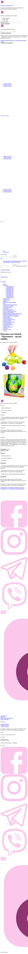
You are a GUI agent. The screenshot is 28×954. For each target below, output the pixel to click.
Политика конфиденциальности (8, 40)
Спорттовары (6, 325)
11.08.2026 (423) (9, 297)
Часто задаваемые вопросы (7, 718)
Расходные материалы (8, 309)
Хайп (4, 284)
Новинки (5, 285)
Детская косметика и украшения (10, 315)
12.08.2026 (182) (9, 296)
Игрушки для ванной (15, 262)
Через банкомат (5, 18)
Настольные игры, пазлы (9, 322)
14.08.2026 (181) (9, 293)
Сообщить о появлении (6, 33)
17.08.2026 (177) (9, 292)
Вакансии (3, 717)
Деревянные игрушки (8, 324)
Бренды (5, 301)
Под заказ (5, 328)
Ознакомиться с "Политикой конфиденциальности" (13, 487)
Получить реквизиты (5, 23)
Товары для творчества (8, 312)
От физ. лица (5, 19)
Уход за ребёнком (7, 323)
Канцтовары (6, 308)
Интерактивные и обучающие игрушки (12, 261)
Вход (4, 251)
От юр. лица (5, 20)
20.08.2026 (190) (9, 288)
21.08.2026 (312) (9, 287)
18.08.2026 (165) (9, 291)
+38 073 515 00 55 (7, 86)
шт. (14, 31)
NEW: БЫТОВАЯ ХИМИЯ (9, 302)
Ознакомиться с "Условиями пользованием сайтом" (12, 488)
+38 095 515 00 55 (7, 84)
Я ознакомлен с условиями (6, 42)
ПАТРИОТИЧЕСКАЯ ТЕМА (10, 304)
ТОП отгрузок (6, 300)
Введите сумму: (4, 22)
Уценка (5, 330)
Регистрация (6, 115)
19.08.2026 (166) (9, 290)
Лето (4, 303)
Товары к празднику (8, 326)
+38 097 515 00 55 (7, 83)
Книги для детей (7, 329)
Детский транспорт (7, 318)
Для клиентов (4, 715)
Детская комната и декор (9, 319)
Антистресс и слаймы (8, 306)
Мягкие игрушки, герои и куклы (10, 314)
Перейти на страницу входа (7, 5)
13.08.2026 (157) (9, 295)
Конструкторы (6, 317)
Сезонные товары (7, 307)
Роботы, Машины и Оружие (9, 311)
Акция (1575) (6, 298)
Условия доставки (5, 719)
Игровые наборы (7, 320)
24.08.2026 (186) (9, 286)
